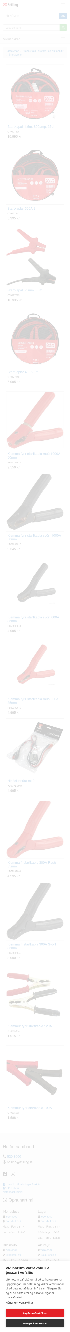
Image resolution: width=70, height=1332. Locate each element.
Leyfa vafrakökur (35, 1313)
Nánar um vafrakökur (19, 1302)
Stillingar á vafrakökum (35, 1323)
